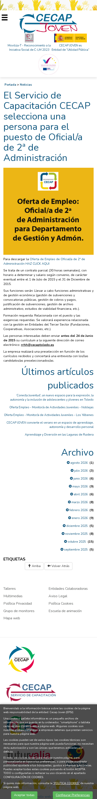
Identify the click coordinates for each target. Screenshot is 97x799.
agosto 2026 (79, 463)
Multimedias (13, 596)
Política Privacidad (17, 603)
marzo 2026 (79, 502)
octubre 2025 (76, 542)
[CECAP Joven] (48, 23)
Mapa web (11, 618)
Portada (10, 85)
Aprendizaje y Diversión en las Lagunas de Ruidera (59, 435)
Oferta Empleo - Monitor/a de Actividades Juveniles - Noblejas (51, 407)
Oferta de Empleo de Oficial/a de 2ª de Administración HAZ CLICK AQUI (44, 261)
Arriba (36, 566)
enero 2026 (79, 518)
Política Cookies (60, 603)
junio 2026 (80, 479)
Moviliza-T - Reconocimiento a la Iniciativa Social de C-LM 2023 (29, 48)
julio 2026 (81, 471)
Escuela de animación (65, 610)
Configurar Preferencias (73, 795)
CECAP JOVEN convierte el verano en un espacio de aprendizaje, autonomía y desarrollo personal (50, 425)
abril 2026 (80, 494)
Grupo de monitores (19, 610)
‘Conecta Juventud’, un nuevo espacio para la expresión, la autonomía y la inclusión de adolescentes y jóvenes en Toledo (52, 397)
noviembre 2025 (76, 534)
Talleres (9, 588)
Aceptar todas (24, 795)
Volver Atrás (60, 566)
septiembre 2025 (75, 550)
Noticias (26, 85)
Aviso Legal (57, 596)
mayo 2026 (80, 486)
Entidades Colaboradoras (68, 588)
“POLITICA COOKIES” (66, 783)
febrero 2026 (78, 510)
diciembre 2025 (77, 526)
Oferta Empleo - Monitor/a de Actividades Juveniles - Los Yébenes (49, 415)
